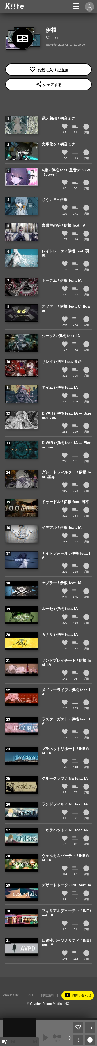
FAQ (30, 995)
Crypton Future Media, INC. (50, 1004)
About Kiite (11, 995)
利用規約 (47, 995)
